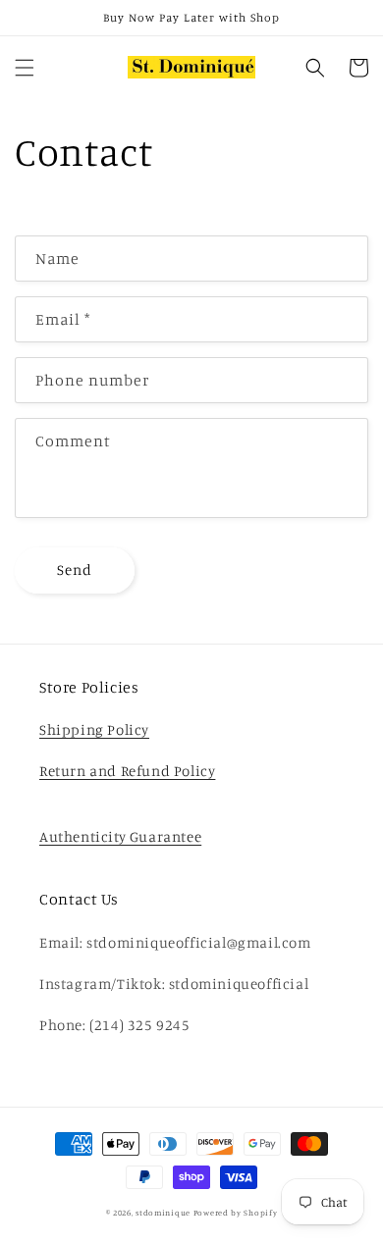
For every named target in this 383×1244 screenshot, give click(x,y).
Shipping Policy (94, 729)
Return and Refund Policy (127, 770)
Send (74, 569)
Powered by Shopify (235, 1213)
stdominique (163, 1213)
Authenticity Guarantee (120, 836)
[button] (24, 67)
